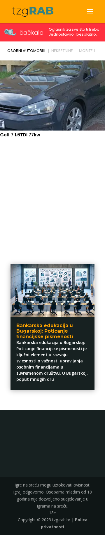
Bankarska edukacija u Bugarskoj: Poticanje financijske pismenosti (44, 331)
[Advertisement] (52, 197)
